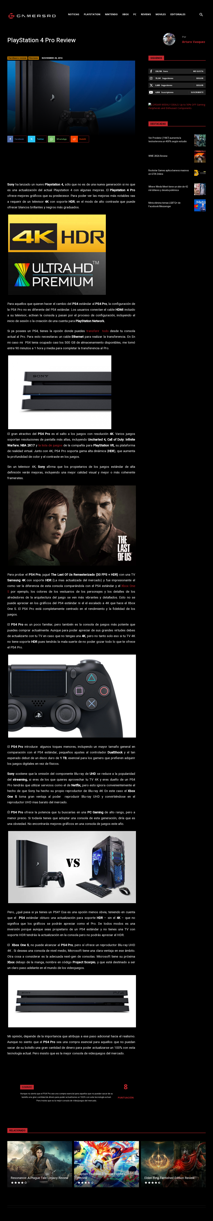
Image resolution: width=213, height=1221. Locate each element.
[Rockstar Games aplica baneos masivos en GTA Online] (200, 173)
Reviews (33, 58)
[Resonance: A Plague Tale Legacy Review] (39, 1164)
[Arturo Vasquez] (172, 39)
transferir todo (97, 331)
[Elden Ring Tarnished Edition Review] (173, 1164)
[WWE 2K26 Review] (200, 157)
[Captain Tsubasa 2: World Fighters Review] (106, 1164)
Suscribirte (197, 92)
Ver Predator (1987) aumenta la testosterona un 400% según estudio (167, 139)
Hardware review (17, 58)
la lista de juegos (50, 445)
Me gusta (198, 71)
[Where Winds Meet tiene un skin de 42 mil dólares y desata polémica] (200, 189)
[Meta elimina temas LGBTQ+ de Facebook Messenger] (200, 205)
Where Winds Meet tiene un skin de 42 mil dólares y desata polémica (168, 188)
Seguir (199, 78)
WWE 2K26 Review (157, 156)
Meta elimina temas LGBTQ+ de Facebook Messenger (164, 204)
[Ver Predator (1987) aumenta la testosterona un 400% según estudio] (200, 140)
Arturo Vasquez (193, 42)
